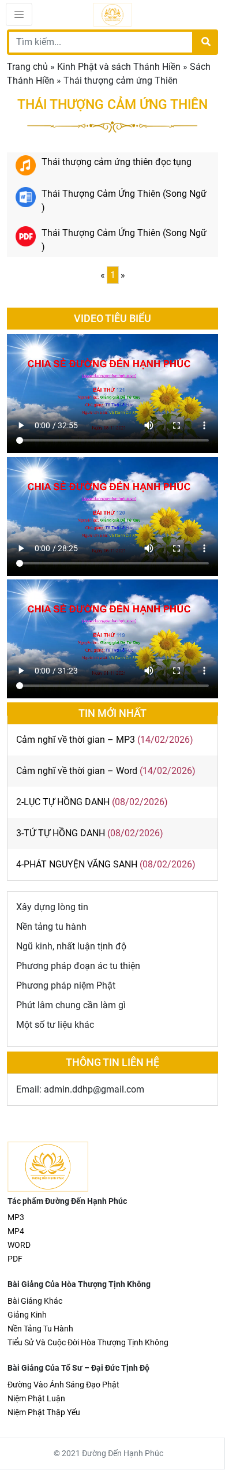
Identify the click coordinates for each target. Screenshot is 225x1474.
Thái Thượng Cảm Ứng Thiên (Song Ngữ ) (124, 200)
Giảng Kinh (27, 1314)
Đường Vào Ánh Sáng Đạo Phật (63, 1384)
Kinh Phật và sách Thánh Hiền (119, 66)
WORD (19, 1244)
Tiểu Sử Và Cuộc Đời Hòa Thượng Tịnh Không (87, 1342)
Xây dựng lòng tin (52, 906)
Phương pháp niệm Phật (65, 985)
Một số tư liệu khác (55, 1024)
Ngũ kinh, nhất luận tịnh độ (71, 946)
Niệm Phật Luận (36, 1398)
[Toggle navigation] (19, 14)
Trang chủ (27, 66)
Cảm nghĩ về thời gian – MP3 (75, 739)
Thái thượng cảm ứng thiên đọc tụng (117, 161)
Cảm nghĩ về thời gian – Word (76, 770)
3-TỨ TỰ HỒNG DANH (60, 833)
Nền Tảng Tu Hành (40, 1328)
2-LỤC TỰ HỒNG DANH (63, 801)
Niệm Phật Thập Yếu (43, 1412)
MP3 (15, 1217)
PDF (14, 1258)
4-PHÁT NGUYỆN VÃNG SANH (76, 864)
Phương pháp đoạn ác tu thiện (78, 965)
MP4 (15, 1231)
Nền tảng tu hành (51, 926)
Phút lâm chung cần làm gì (71, 1005)
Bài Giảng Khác (34, 1300)
